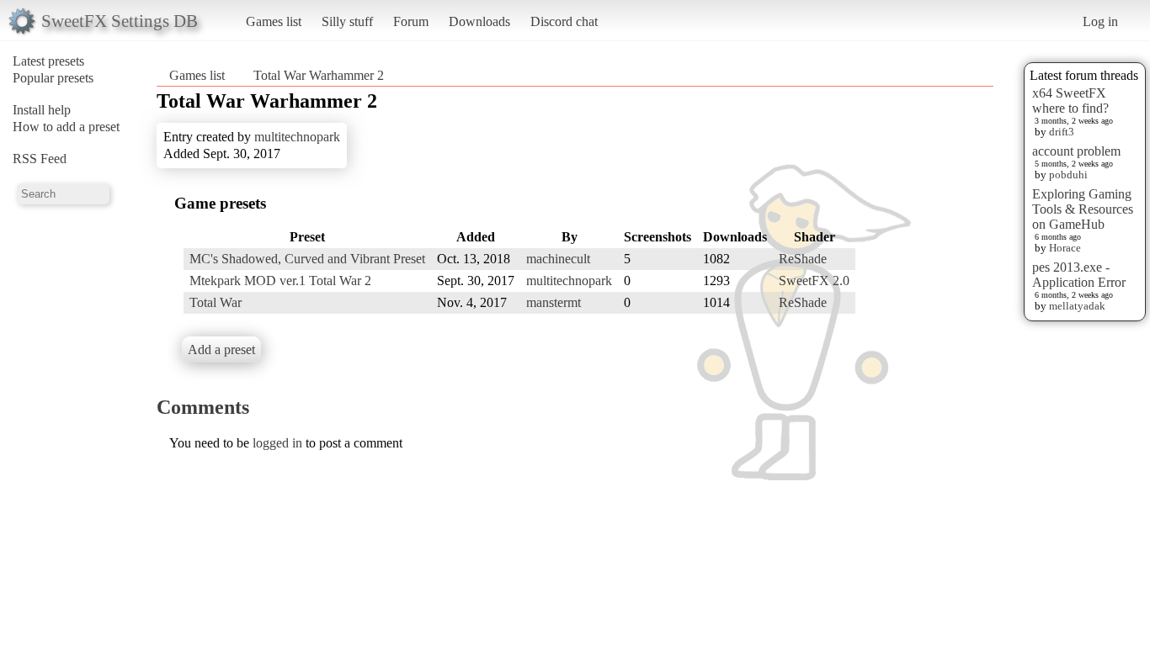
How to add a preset (66, 126)
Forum (411, 21)
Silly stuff (347, 21)
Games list (273, 21)
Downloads (479, 21)
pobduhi (1068, 174)
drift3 (1061, 131)
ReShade (803, 259)
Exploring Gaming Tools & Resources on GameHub (1082, 209)
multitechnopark (297, 137)
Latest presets (48, 61)
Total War (215, 302)
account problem (1076, 151)
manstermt (553, 302)
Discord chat (564, 21)
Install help (42, 110)
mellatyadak (1077, 305)
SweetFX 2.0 (814, 280)
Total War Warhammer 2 (318, 75)
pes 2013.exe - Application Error (1079, 274)
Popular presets (53, 78)
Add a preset (221, 349)
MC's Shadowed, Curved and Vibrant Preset (307, 259)
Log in (1100, 21)
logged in (277, 443)
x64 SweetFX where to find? (1070, 100)
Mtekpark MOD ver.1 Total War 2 (280, 280)
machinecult (558, 259)
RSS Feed (40, 158)
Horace (1065, 247)
